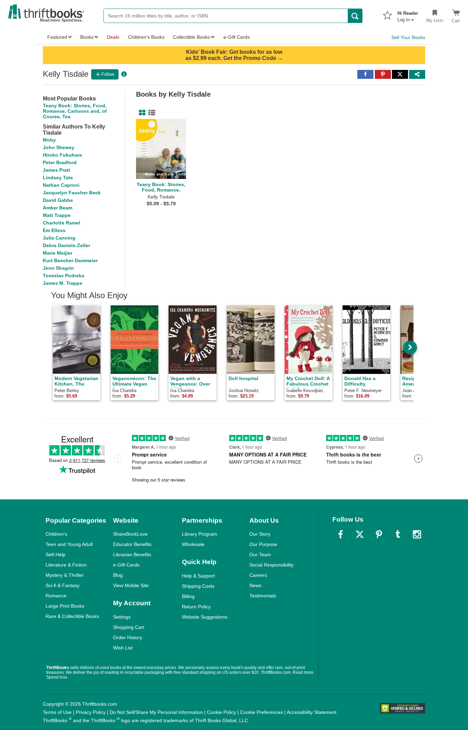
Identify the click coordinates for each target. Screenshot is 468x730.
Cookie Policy (221, 712)
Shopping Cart (128, 627)
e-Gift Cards (126, 565)
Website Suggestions (204, 617)
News (255, 585)
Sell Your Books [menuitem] (408, 37)
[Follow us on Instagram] (417, 534)
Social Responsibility (271, 565)
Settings (122, 617)
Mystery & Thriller (65, 575)
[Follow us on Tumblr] (398, 534)
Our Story (259, 534)
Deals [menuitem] (113, 37)
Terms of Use (57, 712)
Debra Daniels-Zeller (66, 245)
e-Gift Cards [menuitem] (236, 37)
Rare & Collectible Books (72, 616)
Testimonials (262, 595)
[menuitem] (407, 14)
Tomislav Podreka (63, 275)
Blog (118, 575)
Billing (188, 596)
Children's (56, 534)
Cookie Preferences (261, 712)
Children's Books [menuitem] (146, 37)
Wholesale (193, 544)
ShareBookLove (130, 534)
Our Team (260, 554)
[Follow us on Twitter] (360, 534)
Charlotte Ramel (61, 223)
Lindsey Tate (58, 177)
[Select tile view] (150, 113)
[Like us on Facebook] (340, 534)
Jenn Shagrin (58, 268)
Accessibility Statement (311, 712)
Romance (56, 595)
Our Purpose (263, 544)
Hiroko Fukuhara (62, 155)
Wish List (123, 647)
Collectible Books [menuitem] (191, 37)
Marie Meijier (57, 253)
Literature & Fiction (66, 565)
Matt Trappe (57, 215)
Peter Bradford (60, 162)
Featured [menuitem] (57, 37)
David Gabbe (58, 200)
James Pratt (56, 170)
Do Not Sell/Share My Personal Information (156, 712)
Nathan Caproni (61, 185)
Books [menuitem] (87, 37)
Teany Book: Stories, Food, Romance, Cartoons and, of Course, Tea (75, 111)
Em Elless (54, 230)
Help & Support (198, 576)
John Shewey (58, 147)
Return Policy (196, 606)
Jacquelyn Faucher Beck (72, 192)
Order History (127, 637)
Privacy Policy (91, 712)
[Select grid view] (141, 113)
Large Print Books (65, 606)
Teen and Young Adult (69, 544)
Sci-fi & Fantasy (62, 585)
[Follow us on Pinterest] (379, 534)
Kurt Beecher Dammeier (70, 260)
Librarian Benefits (132, 554)
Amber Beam (57, 207)
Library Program (199, 534)
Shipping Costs (198, 586)
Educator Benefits (132, 544)
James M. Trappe (62, 283)
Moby (49, 140)
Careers (258, 575)
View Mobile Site (131, 585)
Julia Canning (59, 238)
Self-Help (55, 554)
